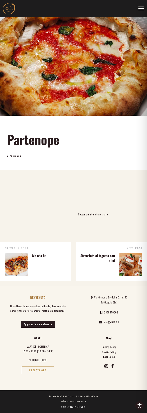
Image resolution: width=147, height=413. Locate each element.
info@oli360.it (110, 322)
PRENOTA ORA (38, 370)
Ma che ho (39, 255)
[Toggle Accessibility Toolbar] (139, 405)
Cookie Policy (109, 352)
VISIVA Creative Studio (73, 407)
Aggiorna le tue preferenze (38, 324)
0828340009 (110, 312)
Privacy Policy (109, 347)
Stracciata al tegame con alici (97, 258)
